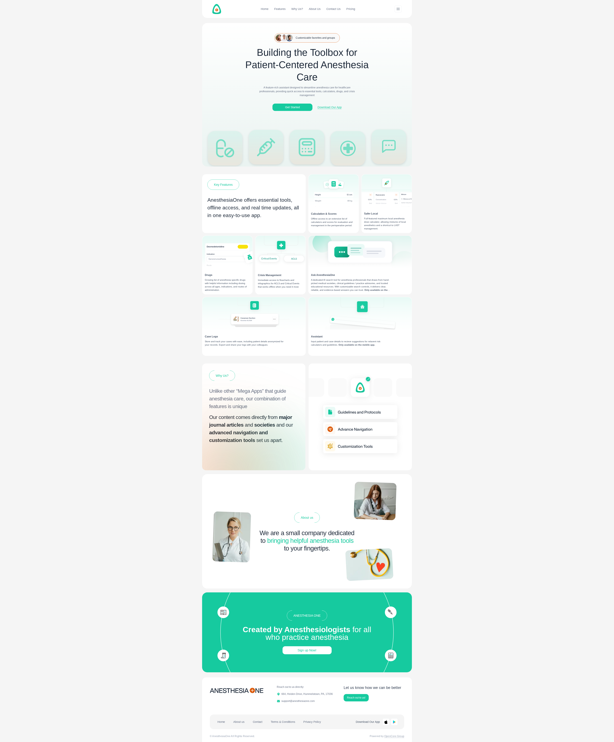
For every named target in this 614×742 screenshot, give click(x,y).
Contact (258, 721)
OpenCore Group (394, 736)
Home (264, 9)
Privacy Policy (312, 721)
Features (280, 9)
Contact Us (333, 9)
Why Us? (297, 9)
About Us (315, 9)
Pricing (350, 9)
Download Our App (330, 107)
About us (238, 721)
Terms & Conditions (283, 721)
